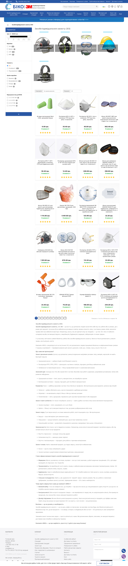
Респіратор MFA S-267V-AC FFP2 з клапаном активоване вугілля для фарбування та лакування (109, 297)
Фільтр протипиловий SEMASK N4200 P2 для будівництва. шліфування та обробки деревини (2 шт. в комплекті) (109, 209)
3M (11, 46)
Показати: (66, 91)
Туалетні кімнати (93, 14)
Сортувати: (39, 91)
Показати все (11, 57)
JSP (11, 52)
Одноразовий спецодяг (34, 14)
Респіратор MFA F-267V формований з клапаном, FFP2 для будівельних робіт (45, 162)
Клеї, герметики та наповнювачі (69, 14)
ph (122, 550)
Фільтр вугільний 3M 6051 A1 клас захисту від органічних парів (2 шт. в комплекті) (88, 162)
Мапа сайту (67, 559)
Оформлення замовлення (72, 543)
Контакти (67, 550)
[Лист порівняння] (112, 7)
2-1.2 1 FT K (13, 105)
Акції (120, 14)
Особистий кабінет (70, 539)
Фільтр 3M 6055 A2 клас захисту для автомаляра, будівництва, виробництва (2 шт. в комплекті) (45, 208)
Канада (12, 83)
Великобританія (14, 81)
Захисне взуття (85, 14)
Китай (11, 86)
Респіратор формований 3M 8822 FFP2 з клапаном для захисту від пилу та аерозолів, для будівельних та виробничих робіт (88, 209)
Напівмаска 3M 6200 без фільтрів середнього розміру (45, 250)
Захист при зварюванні (113, 14)
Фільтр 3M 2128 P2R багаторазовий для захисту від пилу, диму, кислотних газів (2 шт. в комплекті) (66, 252)
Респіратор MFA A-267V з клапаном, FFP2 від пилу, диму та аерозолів (66, 118)
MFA (11, 54)
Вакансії (108, 1)
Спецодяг (25, 14)
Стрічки (79, 14)
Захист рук (42, 14)
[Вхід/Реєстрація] (121, 6)
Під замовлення (15, 71)
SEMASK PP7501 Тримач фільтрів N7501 (66, 295)
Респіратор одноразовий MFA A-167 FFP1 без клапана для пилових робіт (67, 162)
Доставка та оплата (117, 1)
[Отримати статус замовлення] (109, 7)
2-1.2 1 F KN (13, 103)
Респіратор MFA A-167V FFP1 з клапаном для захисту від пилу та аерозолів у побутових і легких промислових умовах (109, 253)
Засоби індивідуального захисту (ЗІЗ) (13, 14)
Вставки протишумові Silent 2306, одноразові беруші (45, 117)
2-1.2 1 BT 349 (13, 97)
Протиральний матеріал (103, 14)
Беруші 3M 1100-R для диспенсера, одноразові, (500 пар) (67, 207)
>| (65, 318)
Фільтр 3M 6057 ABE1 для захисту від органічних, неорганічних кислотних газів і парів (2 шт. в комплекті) (109, 119)
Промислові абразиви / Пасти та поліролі (53, 14)
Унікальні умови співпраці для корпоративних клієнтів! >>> (64, 20)
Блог (65, 557)
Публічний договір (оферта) (96, 1)
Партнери (72, 1)
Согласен (104, 563)
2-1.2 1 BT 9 (13, 100)
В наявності (13, 68)
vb (122, 555)
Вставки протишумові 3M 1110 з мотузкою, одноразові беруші (45, 296)
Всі (10, 65)
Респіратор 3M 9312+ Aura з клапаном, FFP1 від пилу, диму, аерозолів (87, 118)
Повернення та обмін (82, 1)
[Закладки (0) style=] (115, 7)
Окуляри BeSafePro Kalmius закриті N (88, 295)
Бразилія (12, 78)
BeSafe (12, 49)
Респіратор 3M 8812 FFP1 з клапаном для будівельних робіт (88, 251)
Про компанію (64, 1)
